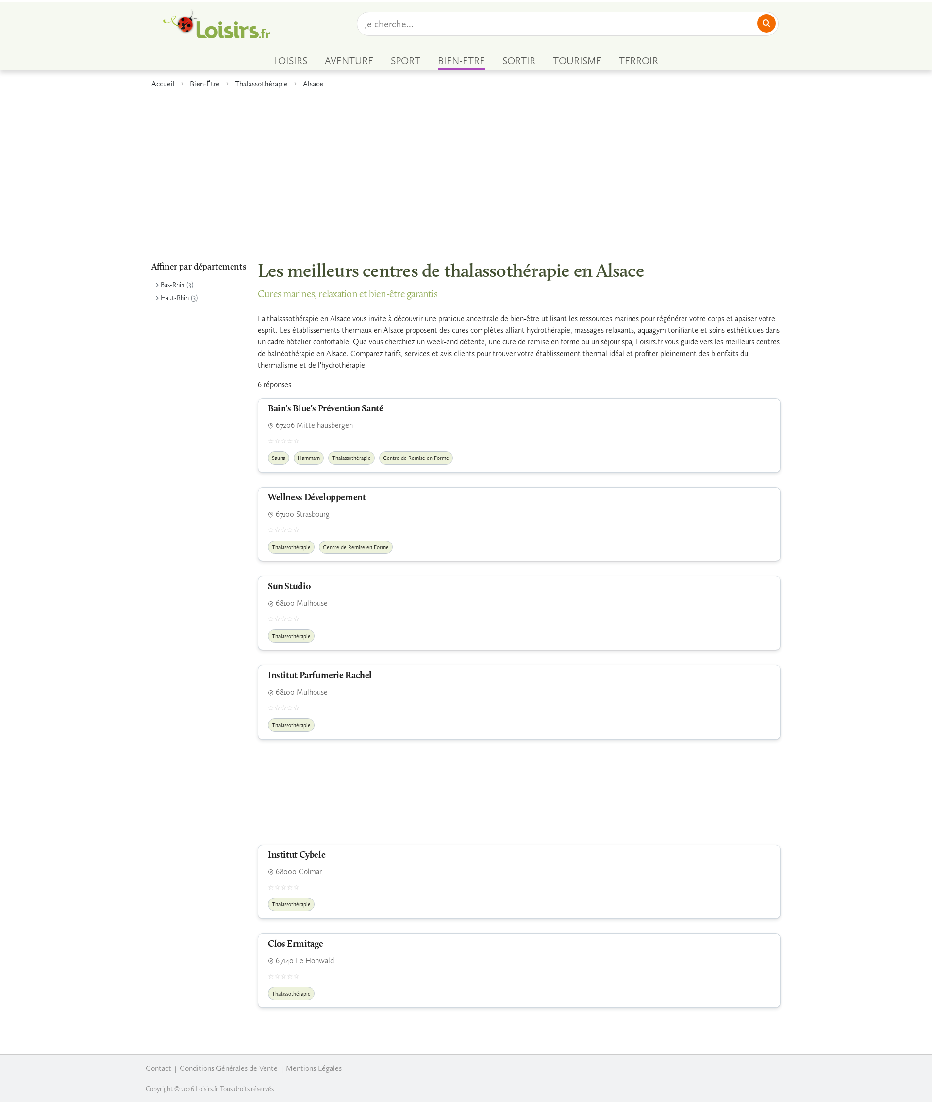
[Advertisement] (466, 169)
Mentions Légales (314, 1068)
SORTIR (518, 61)
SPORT (405, 61)
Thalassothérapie (261, 83)
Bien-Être (205, 83)
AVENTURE (349, 61)
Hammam (309, 458)
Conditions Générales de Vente (229, 1068)
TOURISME (577, 61)
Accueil (163, 83)
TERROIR (638, 61)
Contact (158, 1068)
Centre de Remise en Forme (416, 458)
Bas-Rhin (172, 285)
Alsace (313, 83)
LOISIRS (290, 61)
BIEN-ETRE (461, 61)
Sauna (278, 458)
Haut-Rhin (175, 298)
